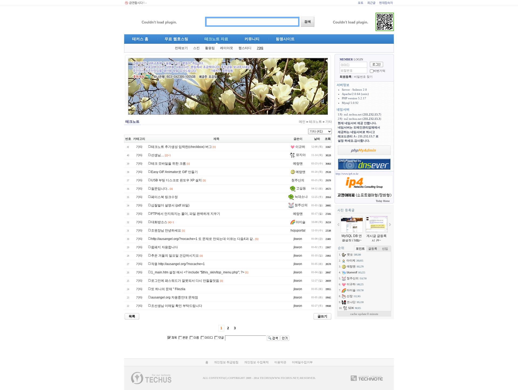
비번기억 (379, 70)
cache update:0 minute (364, 314)
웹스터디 (244, 48)
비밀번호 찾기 (363, 76)
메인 (302, 122)
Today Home (383, 200)
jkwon (298, 239)
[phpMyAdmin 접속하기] (364, 150)
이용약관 (280, 362)
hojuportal (298, 230)
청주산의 (297, 180)
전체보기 (181, 48)
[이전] (338, 224)
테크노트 (315, 122)
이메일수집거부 (302, 362)
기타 (260, 48)
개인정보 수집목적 (256, 362)
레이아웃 (226, 48)
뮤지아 (300, 155)
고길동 (300, 188)
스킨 (196, 48)
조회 (328, 138)
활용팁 (210, 48)
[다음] (390, 224)
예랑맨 (298, 163)
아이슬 (300, 222)
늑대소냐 (301, 197)
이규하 (300, 147)
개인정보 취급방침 (226, 362)
